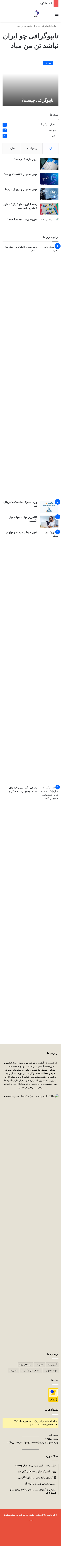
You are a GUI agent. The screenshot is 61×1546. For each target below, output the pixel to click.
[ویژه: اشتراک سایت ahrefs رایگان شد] (49, 507)
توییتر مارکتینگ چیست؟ (25, 159)
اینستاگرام (25, 1365)
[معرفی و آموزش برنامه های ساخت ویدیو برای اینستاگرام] (49, 912)
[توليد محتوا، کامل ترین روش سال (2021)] (49, 371)
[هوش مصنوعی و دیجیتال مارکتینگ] (49, 194)
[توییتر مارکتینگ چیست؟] (49, 164)
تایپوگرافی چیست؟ (37, 100)
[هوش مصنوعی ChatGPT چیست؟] (49, 179)
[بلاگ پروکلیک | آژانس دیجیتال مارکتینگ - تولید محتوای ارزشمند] (35, 14)
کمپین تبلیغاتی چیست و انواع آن (21, 532)
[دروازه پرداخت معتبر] (53, 1401)
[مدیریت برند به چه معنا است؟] (49, 224)
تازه (50, 148)
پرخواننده (32, 148)
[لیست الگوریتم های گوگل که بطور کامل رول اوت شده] (49, 209)
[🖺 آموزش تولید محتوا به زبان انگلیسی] (49, 522)
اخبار (54, 135)
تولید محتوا (51, 1370)
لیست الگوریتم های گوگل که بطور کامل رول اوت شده (27, 3)
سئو (13, 1370)
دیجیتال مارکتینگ (48, 124)
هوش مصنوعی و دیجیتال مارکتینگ (20, 189)
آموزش (52, 130)
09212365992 (51, 1439)
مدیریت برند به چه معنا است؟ (22, 219)
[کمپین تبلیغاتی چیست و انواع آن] (49, 657)
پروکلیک (14, 1515)
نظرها (12, 148)
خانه (54, 26)
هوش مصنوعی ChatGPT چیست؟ (20, 174)
